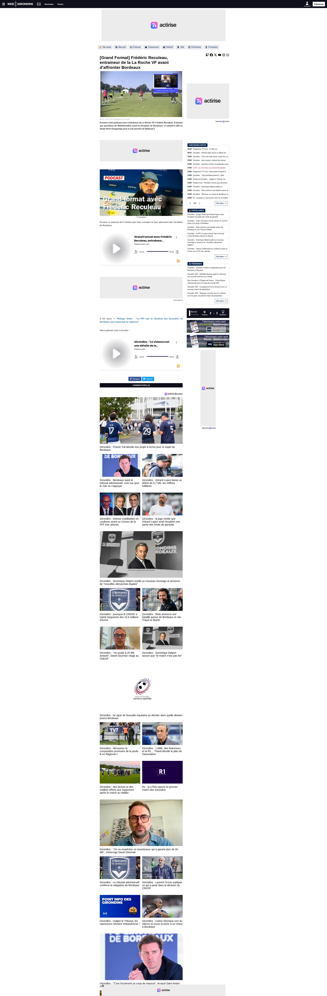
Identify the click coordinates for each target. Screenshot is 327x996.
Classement (153, 47)
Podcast (137, 47)
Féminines (196, 47)
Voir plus (220, 203)
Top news (106, 47)
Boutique (49, 4)
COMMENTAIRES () (141, 385)
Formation (213, 47)
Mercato (122, 47)
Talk (182, 47)
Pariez (60, 4)
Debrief (169, 47)
